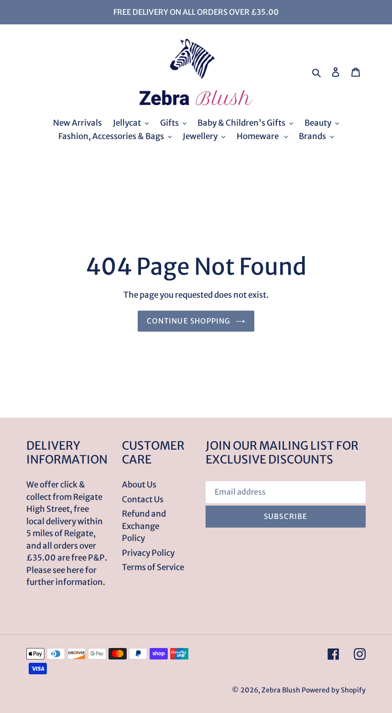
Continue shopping (188, 320)
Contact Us (142, 499)
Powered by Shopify (334, 690)
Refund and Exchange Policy (144, 525)
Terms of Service (153, 567)
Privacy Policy (148, 553)
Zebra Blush (280, 690)
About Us (139, 484)
